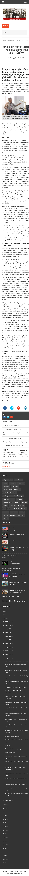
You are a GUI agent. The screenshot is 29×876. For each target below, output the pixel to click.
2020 (4, 812)
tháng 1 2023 (8, 800)
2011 (4, 844)
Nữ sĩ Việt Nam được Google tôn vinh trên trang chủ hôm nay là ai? (9, 455)
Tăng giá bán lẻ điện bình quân (12, 736)
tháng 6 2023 (8, 643)
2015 (4, 830)
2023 (4, 618)
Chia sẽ (5, 483)
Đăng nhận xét (6, 466)
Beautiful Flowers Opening (16, 541)
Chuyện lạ (13, 483)
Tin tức (17, 502)
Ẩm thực (6, 518)
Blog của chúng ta (8, 480)
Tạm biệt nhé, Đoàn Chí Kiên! (9, 556)
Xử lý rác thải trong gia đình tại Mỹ (11, 568)
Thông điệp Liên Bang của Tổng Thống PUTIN (15, 687)
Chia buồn (11, 561)
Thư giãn (20, 499)
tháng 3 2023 (8, 654)
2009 (4, 852)
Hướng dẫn (17, 489)
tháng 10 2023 (8, 629)
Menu (6, 26)
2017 (4, 823)
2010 (4, 848)
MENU (25, 2)
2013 (4, 837)
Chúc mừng (6, 486)
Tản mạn (22, 505)
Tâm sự (5, 505)
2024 (4, 615)
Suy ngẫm (21, 496)
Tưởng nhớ (13, 505)
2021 (4, 808)
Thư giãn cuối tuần (8, 502)
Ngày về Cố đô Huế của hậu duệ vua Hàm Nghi (23, 454)
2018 (4, 819)
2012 (4, 841)
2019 (4, 815)
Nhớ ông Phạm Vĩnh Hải (9, 496)
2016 (4, 826)
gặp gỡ (17, 509)
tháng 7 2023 (8, 640)
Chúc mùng (21, 483)
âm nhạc (6, 515)
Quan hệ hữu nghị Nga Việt (12, 425)
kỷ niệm (24, 509)
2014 (4, 834)
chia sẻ (10, 509)
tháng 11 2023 (8, 625)
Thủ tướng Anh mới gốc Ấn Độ (13, 438)
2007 (4, 859)
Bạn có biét (20, 58)
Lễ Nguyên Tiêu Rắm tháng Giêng (13, 749)
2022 (4, 804)
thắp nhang (14, 512)
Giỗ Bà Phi (7, 745)
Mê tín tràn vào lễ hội (10, 752)
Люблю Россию (13, 528)
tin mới (22, 512)
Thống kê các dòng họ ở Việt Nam (14, 445)
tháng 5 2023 (8, 647)
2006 (4, 863)
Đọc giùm (21, 515)
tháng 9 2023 (8, 632)
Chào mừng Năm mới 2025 (16, 534)
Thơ (14, 499)
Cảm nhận (15, 486)
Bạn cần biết (19, 480)
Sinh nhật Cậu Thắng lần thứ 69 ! (17, 590)
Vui (4, 509)
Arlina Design (18, 873)
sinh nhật (6, 512)
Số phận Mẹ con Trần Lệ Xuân (13, 429)
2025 (4, 611)
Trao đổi (25, 502)
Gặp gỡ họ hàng (8, 489)
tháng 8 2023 (8, 636)
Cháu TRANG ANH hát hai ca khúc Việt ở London (16, 661)
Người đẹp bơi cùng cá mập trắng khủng (16, 442)
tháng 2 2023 (8, 658)
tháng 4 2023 (8, 650)
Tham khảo (6, 499)
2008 (4, 855)
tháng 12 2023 (8, 621)
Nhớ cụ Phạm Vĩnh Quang (10, 492)
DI (4, 414)
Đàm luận (13, 515)
